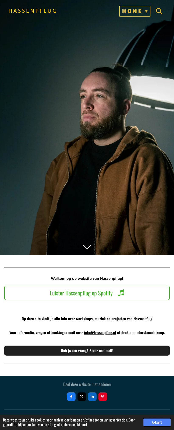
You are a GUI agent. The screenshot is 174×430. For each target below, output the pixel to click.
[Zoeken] (159, 11)
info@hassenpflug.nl (100, 332)
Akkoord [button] (157, 422)
